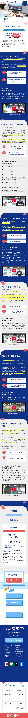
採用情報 (18, 645)
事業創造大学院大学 (8, 690)
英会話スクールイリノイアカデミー (20, 708)
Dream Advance (8, 707)
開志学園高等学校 (8, 694)
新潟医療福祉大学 (20, 690)
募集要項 (17, 647)
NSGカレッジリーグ (8, 699)
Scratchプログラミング (12, 603)
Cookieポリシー (19, 656)
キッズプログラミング (12, 596)
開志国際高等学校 (20, 694)
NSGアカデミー (8, 703)
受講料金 (6, 649)
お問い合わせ (18, 653)
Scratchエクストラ (12, 615)
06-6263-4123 (14, 635)
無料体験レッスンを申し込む (12, 579)
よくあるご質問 (19, 651)
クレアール (20, 703)
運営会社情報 (7, 652)
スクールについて (8, 645)
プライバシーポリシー (20, 655)
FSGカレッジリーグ (20, 699)
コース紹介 (7, 647)
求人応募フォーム (19, 649)
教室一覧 (6, 650)
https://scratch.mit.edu (8, 560)
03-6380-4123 (14, 632)
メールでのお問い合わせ (15, 640)
